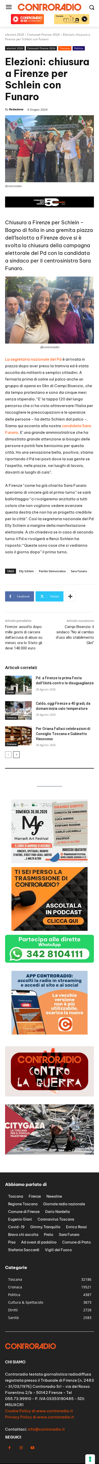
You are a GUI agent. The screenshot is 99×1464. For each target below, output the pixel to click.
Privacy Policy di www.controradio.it (39, 1417)
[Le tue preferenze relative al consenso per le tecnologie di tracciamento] (90, 1459)
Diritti (10, 692)
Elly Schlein (26, 571)
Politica (78, 48)
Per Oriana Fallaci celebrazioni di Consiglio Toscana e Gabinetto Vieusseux (63, 734)
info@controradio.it (46, 1429)
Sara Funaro (79, 571)
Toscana (65, 48)
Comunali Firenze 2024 (41, 48)
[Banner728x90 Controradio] (49, 206)
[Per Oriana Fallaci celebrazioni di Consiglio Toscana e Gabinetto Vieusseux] (18, 735)
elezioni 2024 (15, 48)
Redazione (16, 109)
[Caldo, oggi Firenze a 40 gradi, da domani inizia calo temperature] (18, 710)
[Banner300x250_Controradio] (49, 1033)
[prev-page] (8, 754)
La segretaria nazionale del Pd (33, 359)
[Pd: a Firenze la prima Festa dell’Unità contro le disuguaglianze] (18, 685)
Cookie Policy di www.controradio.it (39, 1410)
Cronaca (11, 717)
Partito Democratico (52, 571)
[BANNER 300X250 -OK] (49, 929)
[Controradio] (49, 7)
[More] (70, 596)
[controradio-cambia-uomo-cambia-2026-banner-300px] (49, 861)
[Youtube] (32, 1447)
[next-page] (16, 754)
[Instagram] (20, 1447)
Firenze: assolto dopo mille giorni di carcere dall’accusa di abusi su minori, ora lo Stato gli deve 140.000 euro (23, 637)
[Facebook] (9, 1447)
